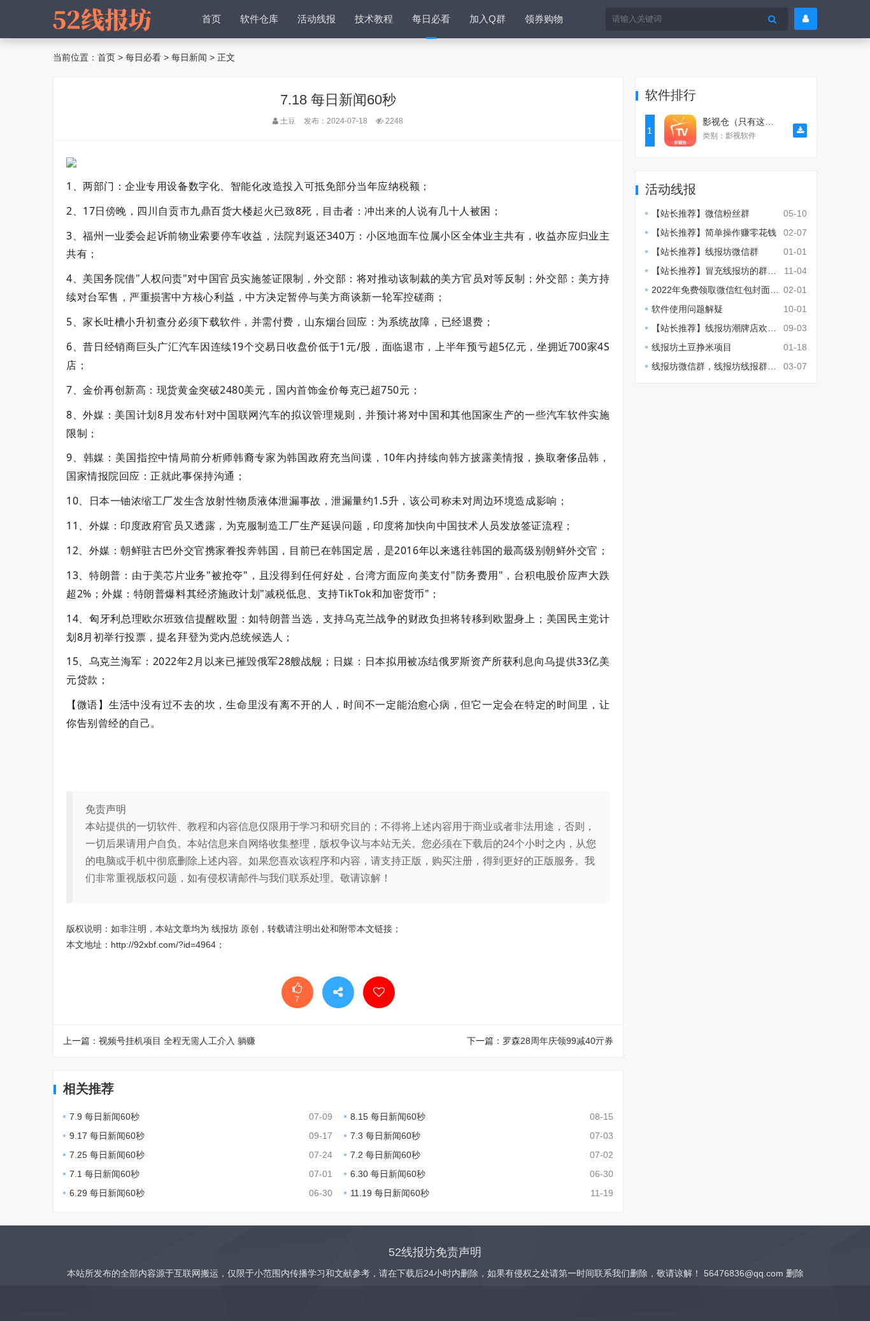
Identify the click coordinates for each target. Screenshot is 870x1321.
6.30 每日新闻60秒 (387, 1174)
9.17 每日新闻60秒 (107, 1136)
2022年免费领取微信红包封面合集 (720, 290)
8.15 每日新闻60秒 (387, 1116)
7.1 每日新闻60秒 (104, 1174)
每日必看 (431, 18)
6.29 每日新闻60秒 (107, 1193)
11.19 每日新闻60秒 (389, 1193)
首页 (211, 18)
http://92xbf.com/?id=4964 (163, 944)
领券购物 (544, 18)
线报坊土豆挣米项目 (692, 347)
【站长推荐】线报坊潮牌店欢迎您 (718, 328)
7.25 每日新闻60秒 (107, 1155)
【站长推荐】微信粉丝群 (701, 213)
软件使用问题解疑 (687, 309)
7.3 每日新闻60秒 (385, 1136)
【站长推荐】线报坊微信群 (705, 251)
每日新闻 (189, 57)
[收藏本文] (379, 992)
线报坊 (224, 929)
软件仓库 (259, 18)
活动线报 (316, 18)
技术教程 (374, 18)
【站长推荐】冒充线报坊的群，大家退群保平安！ (750, 271)
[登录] (805, 19)
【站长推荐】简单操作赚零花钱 (714, 232)
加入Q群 (487, 18)
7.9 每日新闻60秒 (104, 1116)
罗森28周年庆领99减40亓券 (558, 1041)
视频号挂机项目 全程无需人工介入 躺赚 (177, 1041)
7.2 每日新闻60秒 (385, 1155)
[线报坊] (102, 19)
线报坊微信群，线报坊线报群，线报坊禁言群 (741, 366)
